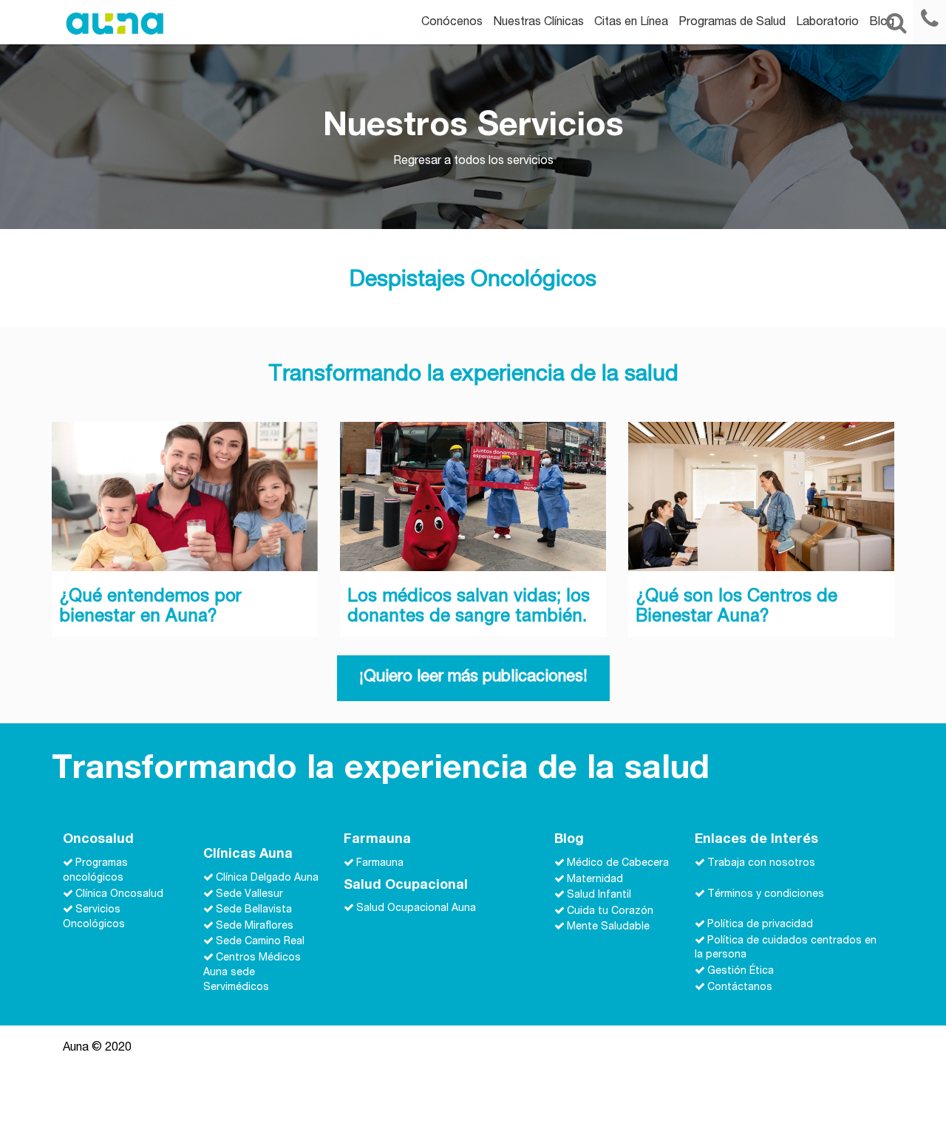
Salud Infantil (599, 895)
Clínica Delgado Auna (267, 878)
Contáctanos (739, 988)
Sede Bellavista (254, 910)
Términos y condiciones (765, 894)
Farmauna (380, 864)
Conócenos (452, 23)
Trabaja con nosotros (761, 864)
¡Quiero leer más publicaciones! (473, 677)
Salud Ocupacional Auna (416, 909)
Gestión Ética (740, 971)
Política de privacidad (760, 925)
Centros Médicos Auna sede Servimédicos (252, 973)
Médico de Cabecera (618, 864)
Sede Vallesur (249, 894)
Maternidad (595, 879)
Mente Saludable (608, 927)
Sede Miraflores (254, 926)
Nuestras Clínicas (538, 23)
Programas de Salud (732, 23)
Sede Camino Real (260, 942)
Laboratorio (827, 23)
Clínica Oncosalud (119, 894)
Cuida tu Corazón (610, 911)
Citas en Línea (631, 23)
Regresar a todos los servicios (473, 162)
